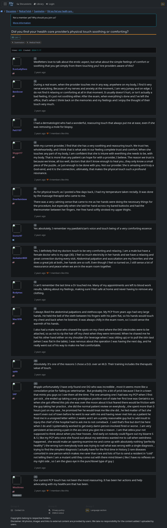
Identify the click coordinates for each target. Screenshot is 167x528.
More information (22, 22)
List (16, 37)
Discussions (25, 3)
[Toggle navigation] (5, 4)
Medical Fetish (25, 11)
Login (51, 3)
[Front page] (1, 11)
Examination (39, 11)
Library (40, 3)
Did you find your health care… (60, 11)
